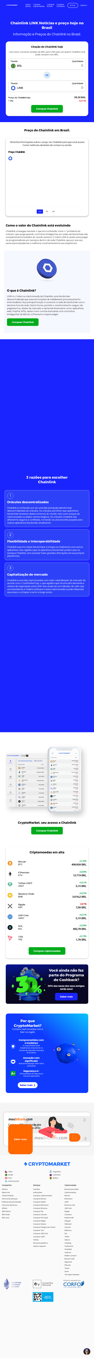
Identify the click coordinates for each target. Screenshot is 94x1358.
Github (4, 1208)
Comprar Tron (38, 1230)
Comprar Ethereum (61, 5)
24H (39, 211)
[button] (84, 5)
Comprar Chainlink (47, 108)
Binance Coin (70, 1205)
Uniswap (68, 1243)
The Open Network (72, 1274)
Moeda (14, 61)
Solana (67, 1240)
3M (53, 211)
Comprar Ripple (39, 1221)
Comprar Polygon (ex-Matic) (44, 1227)
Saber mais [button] (20, 1139)
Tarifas (36, 1240)
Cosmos (68, 1252)
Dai (66, 1233)
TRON (67, 1237)
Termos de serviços (9, 1199)
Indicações (37, 1192)
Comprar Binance (40, 1208)
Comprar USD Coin (40, 1233)
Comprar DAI (38, 1211)
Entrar (72, 5)
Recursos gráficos (40, 1243)
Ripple (67, 1211)
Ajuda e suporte (39, 1246)
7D (47, 211)
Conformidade (7, 1196)
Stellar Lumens (70, 1256)
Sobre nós (6, 1192)
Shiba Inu (68, 1230)
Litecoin (68, 1227)
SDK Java (5, 1218)
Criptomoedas (70, 1192)
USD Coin (68, 1208)
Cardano (68, 1214)
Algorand (68, 1262)
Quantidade (77, 61)
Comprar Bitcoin (50, 5)
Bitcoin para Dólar (72, 1189)
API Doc (5, 1189)
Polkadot (68, 1224)
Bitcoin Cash (70, 1259)
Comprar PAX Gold (40, 1218)
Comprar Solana (39, 1224)
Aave (67, 1271)
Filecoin (68, 1265)
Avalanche (69, 1246)
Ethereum (68, 1199)
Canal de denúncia (9, 1205)
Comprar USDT (39, 1237)
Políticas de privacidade (11, 1202)
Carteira (36, 1189)
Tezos (67, 1268)
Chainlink (68, 1249)
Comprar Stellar (39, 1202)
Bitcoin (67, 1196)
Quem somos (28, 5)
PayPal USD (69, 1218)
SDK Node (6, 1214)
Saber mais (66, 996)
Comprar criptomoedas (39, 5)
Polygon (68, 1221)
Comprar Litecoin (40, 1214)
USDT (67, 1202)
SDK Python (6, 1211)
